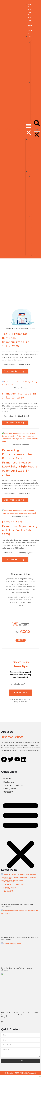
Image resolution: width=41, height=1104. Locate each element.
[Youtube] (17, 759)
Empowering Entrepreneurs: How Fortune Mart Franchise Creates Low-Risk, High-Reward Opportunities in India (20, 462)
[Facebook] (4, 759)
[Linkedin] (24, 759)
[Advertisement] (20, 280)
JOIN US (20, 640)
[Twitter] (10, 759)
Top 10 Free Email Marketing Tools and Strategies (16, 968)
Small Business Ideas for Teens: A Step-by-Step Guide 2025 (19, 937)
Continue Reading (16, 371)
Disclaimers (8, 782)
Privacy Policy (9, 788)
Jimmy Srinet (11, 129)
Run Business (29, 17)
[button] (29, 129)
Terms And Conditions (13, 785)
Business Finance (31, 61)
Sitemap (7, 778)
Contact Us (8, 792)
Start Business (9, 365)
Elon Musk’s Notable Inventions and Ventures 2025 (17, 904)
